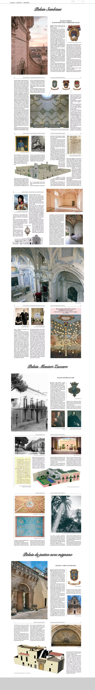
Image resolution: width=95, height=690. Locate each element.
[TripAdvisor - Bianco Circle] (91, 342)
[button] (15, 2)
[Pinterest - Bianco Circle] (91, 336)
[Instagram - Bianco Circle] (91, 353)
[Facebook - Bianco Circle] (91, 348)
